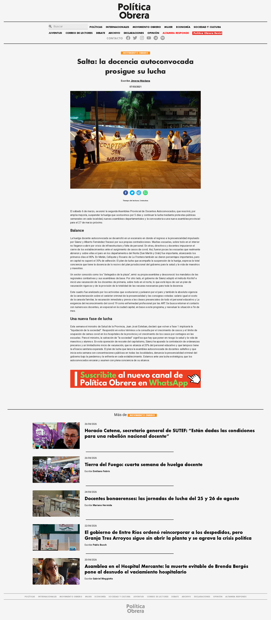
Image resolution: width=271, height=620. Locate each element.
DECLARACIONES (134, 33)
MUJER (168, 27)
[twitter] (132, 193)
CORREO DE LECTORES (79, 33)
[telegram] (138, 193)
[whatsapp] (145, 193)
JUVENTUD (55, 33)
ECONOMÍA (183, 27)
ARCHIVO (114, 33)
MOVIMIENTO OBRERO (147, 27)
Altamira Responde (235, 597)
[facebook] (125, 193)
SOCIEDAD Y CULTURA (207, 27)
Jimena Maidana (140, 80)
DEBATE (100, 33)
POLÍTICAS (96, 27)
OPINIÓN (153, 33)
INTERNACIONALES (117, 27)
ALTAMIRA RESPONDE (176, 33)
